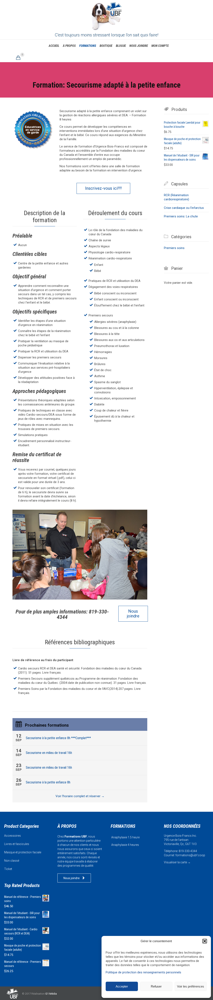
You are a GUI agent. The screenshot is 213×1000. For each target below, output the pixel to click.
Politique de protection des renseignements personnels (143, 972)
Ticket (8, 869)
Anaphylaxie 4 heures (125, 844)
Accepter (122, 986)
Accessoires (12, 835)
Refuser (156, 986)
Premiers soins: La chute (181, 216)
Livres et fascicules (16, 844)
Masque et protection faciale (22, 852)
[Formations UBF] (106, 15)
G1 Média (51, 993)
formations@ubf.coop (190, 855)
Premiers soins (174, 248)
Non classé (11, 860)
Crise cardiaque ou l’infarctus (184, 208)
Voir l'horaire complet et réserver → (80, 796)
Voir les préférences (190, 986)
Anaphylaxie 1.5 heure (125, 837)
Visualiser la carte (175, 862)
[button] (205, 941)
